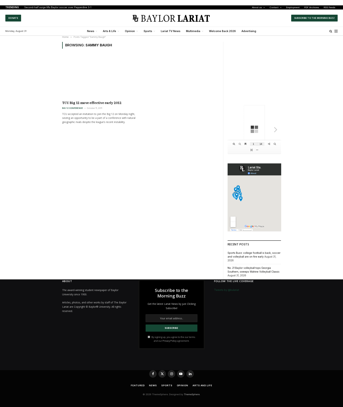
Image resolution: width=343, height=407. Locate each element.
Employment (293, 7)
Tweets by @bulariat (226, 290)
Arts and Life (202, 385)
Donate (13, 18)
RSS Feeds (329, 7)
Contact (274, 7)
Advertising (249, 31)
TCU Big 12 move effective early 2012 (91, 103)
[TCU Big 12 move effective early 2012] (99, 77)
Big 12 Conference (72, 108)
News (90, 31)
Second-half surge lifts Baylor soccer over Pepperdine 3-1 (57, 7)
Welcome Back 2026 (222, 31)
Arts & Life (109, 31)
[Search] (331, 31)
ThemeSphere (192, 394)
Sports (148, 31)
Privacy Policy (170, 340)
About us (257, 7)
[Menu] (336, 31)
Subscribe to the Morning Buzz (314, 18)
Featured (138, 385)
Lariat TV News (170, 31)
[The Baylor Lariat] (171, 18)
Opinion (130, 31)
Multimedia (193, 31)
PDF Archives (311, 7)
